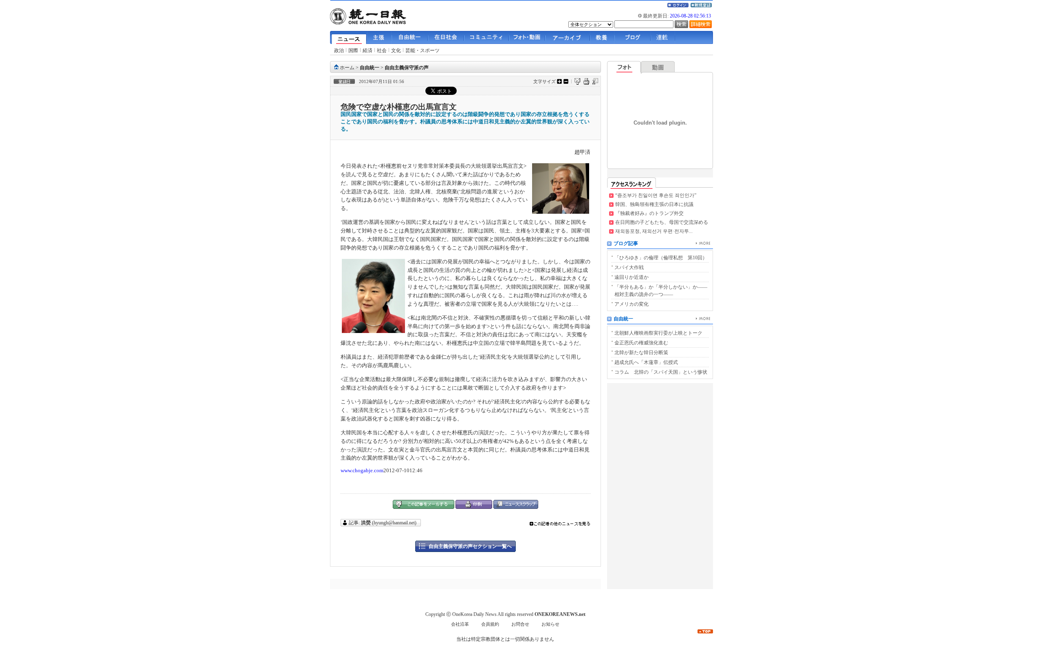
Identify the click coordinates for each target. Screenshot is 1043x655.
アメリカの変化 (631, 304)
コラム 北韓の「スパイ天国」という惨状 (660, 372)
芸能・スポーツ (422, 50)
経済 (367, 50)
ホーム (347, 67)
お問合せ (520, 624)
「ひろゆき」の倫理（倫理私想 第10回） (660, 258)
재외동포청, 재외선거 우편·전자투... (654, 231)
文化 (396, 50)
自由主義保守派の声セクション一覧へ (470, 546)
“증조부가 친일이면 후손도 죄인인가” (655, 195)
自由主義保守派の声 (407, 67)
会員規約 (490, 624)
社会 (382, 50)
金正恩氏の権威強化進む (641, 343)
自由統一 (369, 67)
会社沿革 (460, 624)
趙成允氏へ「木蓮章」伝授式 (646, 362)
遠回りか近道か (631, 277)
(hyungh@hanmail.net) (389, 523)
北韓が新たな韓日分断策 (641, 352)
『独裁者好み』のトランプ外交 (649, 213)
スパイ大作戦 (629, 267)
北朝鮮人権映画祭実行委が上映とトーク (658, 333)
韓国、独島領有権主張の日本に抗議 (654, 204)
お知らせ (550, 624)
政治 (339, 50)
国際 (353, 50)
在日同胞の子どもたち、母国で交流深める (661, 222)
